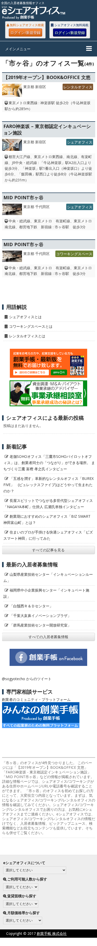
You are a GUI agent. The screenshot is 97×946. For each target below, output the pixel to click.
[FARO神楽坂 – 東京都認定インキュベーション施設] (12, 146)
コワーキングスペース (74, 253)
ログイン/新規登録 (25, 32)
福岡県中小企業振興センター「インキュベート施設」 (46, 593)
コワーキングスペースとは (31, 326)
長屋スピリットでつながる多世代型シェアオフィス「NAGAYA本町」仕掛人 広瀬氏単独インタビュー (48, 503)
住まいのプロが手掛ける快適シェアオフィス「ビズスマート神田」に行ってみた (48, 535)
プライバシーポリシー (35, 941)
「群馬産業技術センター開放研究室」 (40, 625)
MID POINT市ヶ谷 (23, 197)
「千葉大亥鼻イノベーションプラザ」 (40, 615)
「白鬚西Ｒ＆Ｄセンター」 (31, 605)
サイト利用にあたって (79, 941)
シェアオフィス (79, 142)
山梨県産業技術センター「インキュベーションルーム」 (48, 577)
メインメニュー (18, 48)
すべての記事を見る (48, 549)
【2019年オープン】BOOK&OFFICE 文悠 (47, 77)
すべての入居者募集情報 (48, 636)
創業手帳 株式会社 (52, 933)
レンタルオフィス (77, 86)
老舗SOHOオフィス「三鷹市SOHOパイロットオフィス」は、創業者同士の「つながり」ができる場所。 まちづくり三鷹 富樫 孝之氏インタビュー (49, 462)
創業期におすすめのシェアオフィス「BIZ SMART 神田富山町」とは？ (47, 519)
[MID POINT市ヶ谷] (12, 211)
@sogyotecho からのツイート (26, 678)
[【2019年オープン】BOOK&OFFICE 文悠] (12, 92)
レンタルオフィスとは (27, 335)
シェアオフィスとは (25, 316)
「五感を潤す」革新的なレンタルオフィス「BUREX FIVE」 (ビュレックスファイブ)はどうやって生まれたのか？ (48, 484)
